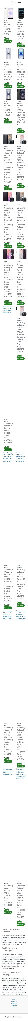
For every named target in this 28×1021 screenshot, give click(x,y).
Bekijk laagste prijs (7, 40)
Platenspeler (14, 1005)
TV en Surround (14, 1007)
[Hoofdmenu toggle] (25, 3)
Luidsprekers (14, 1003)
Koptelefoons (14, 1001)
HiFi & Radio (14, 999)
